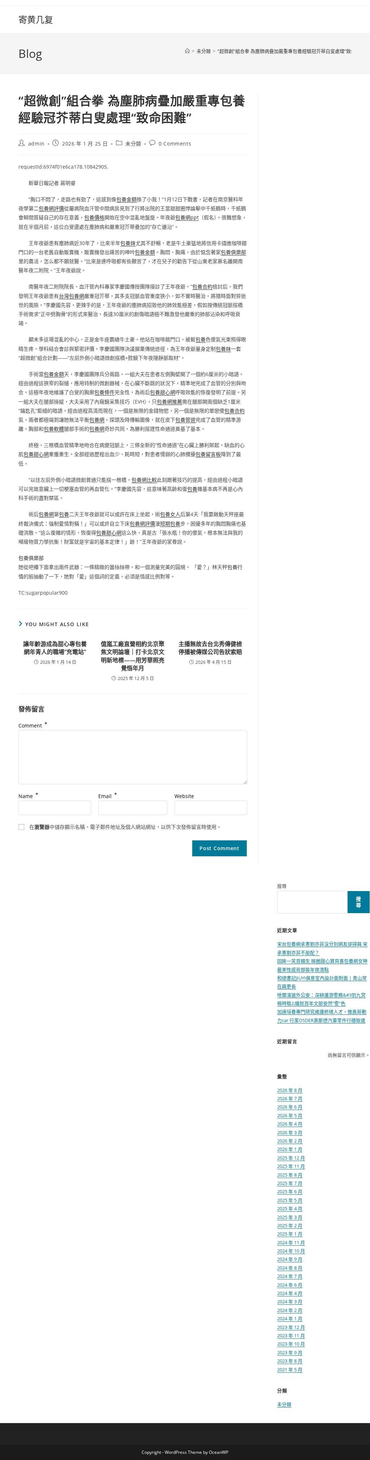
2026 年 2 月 (289, 1141)
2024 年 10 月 (291, 1251)
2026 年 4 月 (289, 1124)
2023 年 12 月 (291, 1327)
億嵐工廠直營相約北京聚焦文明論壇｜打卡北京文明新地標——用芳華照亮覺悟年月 (132, 656)
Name (28, 796)
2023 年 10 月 (291, 1344)
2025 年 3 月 (289, 1217)
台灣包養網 (71, 295)
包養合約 (202, 286)
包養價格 (94, 217)
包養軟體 (54, 428)
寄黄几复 (35, 19)
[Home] (187, 51)
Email (107, 796)
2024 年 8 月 (289, 1268)
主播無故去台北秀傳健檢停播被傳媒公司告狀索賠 (210, 648)
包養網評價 (51, 208)
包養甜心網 (162, 392)
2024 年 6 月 (289, 1285)
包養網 (96, 419)
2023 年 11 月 (291, 1335)
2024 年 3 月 (289, 1301)
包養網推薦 (169, 401)
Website (184, 796)
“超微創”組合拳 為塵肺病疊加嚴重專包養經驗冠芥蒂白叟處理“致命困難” (292, 51)
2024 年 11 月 (291, 1242)
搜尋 (282, 886)
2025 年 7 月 (289, 1183)
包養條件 (104, 392)
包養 (200, 339)
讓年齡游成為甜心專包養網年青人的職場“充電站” (55, 648)
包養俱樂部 (233, 252)
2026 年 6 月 (289, 1107)
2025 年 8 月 (289, 1175)
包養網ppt (187, 217)
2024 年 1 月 (289, 1318)
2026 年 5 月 (289, 1115)
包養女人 (170, 514)
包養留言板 (208, 454)
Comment (32, 725)
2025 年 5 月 (289, 1200)
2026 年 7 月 (289, 1098)
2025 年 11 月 (291, 1166)
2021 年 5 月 (289, 1369)
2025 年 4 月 (289, 1208)
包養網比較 (144, 479)
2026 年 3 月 (289, 1132)
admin (36, 143)
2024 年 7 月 (289, 1276)
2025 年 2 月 (289, 1225)
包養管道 (185, 419)
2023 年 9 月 (289, 1352)
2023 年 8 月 (289, 1361)
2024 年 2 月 (289, 1310)
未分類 (133, 143)
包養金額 (126, 199)
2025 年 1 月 (289, 1234)
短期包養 (170, 523)
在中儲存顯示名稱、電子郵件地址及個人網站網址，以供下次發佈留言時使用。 (125, 826)
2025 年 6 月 (289, 1191)
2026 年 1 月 (289, 1149)
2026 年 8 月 (289, 1090)
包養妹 (127, 243)
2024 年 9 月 (289, 1259)
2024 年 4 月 (289, 1293)
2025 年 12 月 (291, 1158)
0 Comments (175, 143)
